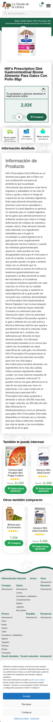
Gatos (19, 585)
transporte (46, 656)
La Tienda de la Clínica (20, 6)
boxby (4, 624)
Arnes (33, 578)
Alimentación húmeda (13, 578)
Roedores (46, 614)
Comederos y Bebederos (12, 635)
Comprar (38, 117)
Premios (5, 646)
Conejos (6, 585)
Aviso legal (34, 718)
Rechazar (26, 704)
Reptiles (30, 614)
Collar (3, 632)
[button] (48, 5)
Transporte (6, 653)
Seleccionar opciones (17, 489)
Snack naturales (29, 656)
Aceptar (26, 696)
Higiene (19, 603)
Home (17, 21)
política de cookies (37, 680)
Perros (29, 21)
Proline (4, 649)
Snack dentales (10, 656)
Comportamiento (23, 600)
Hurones (45, 585)
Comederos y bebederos (26, 596)
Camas (19, 593)
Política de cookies (21, 718)
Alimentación (46, 582)
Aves (43, 578)
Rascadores (21, 610)
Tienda (23, 21)
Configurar (26, 712)
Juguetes (20, 607)
